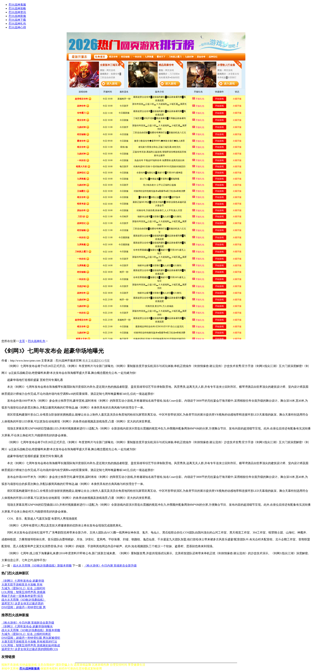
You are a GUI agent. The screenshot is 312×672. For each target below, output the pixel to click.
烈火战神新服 (17, 16)
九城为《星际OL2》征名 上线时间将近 (26, 634)
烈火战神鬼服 (17, 4)
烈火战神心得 (17, 27)
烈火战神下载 (17, 19)
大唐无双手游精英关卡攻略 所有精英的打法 (29, 641)
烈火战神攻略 (17, 8)
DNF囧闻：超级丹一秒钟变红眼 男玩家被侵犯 (30, 637)
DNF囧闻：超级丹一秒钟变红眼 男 (23, 607)
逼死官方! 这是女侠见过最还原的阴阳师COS (29, 649)
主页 (22, 341)
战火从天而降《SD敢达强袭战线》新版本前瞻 (42, 565)
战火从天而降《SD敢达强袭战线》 (23, 599)
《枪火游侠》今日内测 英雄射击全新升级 (110, 565)
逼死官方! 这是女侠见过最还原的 (22, 603)
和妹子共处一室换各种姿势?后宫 (22, 595)
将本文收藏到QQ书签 (96, 360)
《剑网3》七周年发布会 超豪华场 (22, 580)
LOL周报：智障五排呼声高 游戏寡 (23, 592)
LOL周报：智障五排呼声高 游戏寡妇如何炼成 (30, 645)
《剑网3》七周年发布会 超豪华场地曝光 (27, 626)
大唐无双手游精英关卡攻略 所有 (22, 584)
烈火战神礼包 (17, 23)
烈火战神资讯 (17, 12)
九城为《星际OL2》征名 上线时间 (23, 588)
